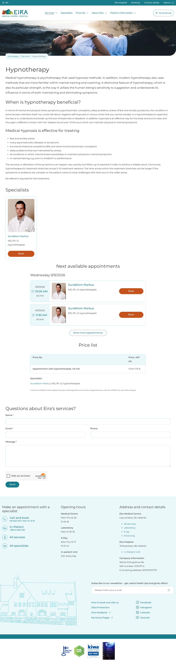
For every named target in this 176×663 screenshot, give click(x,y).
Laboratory (130, 527)
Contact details (151, 2)
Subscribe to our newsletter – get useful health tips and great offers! (129, 583)
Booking (135, 2)
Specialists (66, 13)
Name (10, 415)
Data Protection (100, 607)
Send (12, 484)
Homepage (13, 56)
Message (11, 441)
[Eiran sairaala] (15, 13)
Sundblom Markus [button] (81, 284)
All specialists (17, 545)
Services (49, 13)
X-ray (126, 531)
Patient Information (121, 13)
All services (15, 537)
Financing (129, 535)
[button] (5, 2)
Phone (94, 428)
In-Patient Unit (132, 552)
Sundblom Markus (18, 236)
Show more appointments (88, 332)
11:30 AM (41, 315)
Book (21, 253)
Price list (80, 13)
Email (9, 428)
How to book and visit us (105, 602)
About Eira (98, 13)
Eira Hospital (121, 2)
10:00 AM (40, 291)
